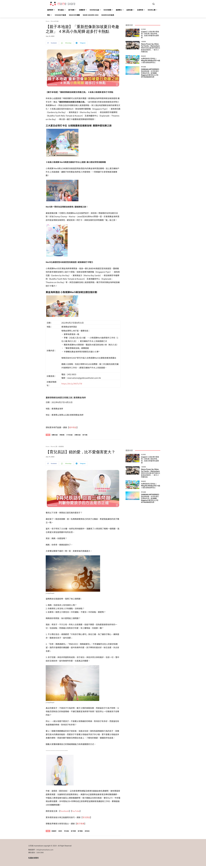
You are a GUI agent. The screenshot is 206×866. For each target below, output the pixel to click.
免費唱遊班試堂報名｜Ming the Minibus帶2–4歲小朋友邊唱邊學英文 (150, 60)
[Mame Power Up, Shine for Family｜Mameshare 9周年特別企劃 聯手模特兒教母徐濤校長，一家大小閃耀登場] (132, 45)
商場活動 (62, 435)
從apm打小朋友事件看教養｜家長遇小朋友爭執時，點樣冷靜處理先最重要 (150, 34)
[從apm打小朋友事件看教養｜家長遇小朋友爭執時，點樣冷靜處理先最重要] (132, 33)
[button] (153, 3)
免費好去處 (55, 435)
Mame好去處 (54, 21)
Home (47, 21)
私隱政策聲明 (33, 858)
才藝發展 (143, 41)
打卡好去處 (69, 435)
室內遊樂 (143, 66)
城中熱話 (73, 427)
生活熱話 (143, 29)
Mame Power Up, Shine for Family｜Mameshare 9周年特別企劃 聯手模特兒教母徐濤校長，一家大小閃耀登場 (150, 48)
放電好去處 (77, 435)
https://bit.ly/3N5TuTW (71, 383)
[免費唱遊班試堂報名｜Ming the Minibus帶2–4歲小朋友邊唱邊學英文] (132, 59)
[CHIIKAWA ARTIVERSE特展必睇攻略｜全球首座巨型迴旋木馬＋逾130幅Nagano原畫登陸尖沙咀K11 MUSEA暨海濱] (132, 70)
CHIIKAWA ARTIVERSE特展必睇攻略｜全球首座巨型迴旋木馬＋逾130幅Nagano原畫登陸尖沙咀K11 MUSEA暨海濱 (150, 73)
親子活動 (85, 435)
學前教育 (143, 56)
